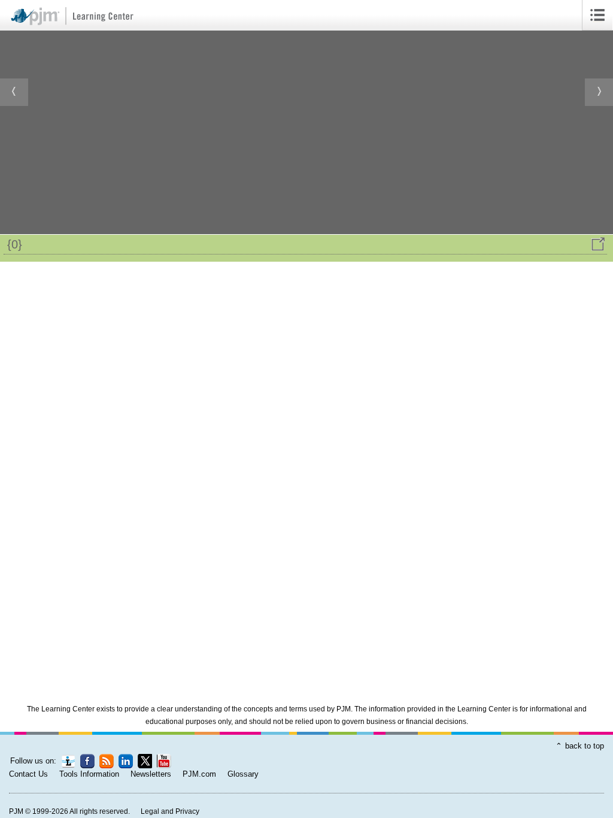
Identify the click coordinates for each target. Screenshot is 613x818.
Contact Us (28, 773)
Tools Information (89, 773)
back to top (584, 745)
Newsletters (151, 773)
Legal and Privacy (170, 811)
